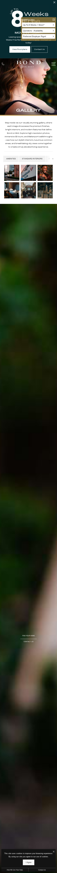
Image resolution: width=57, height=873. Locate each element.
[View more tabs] (53, 158)
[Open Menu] (53, 64)
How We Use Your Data (15, 870)
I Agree (28, 862)
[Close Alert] (54, 3)
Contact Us (42, 870)
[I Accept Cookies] (54, 852)
